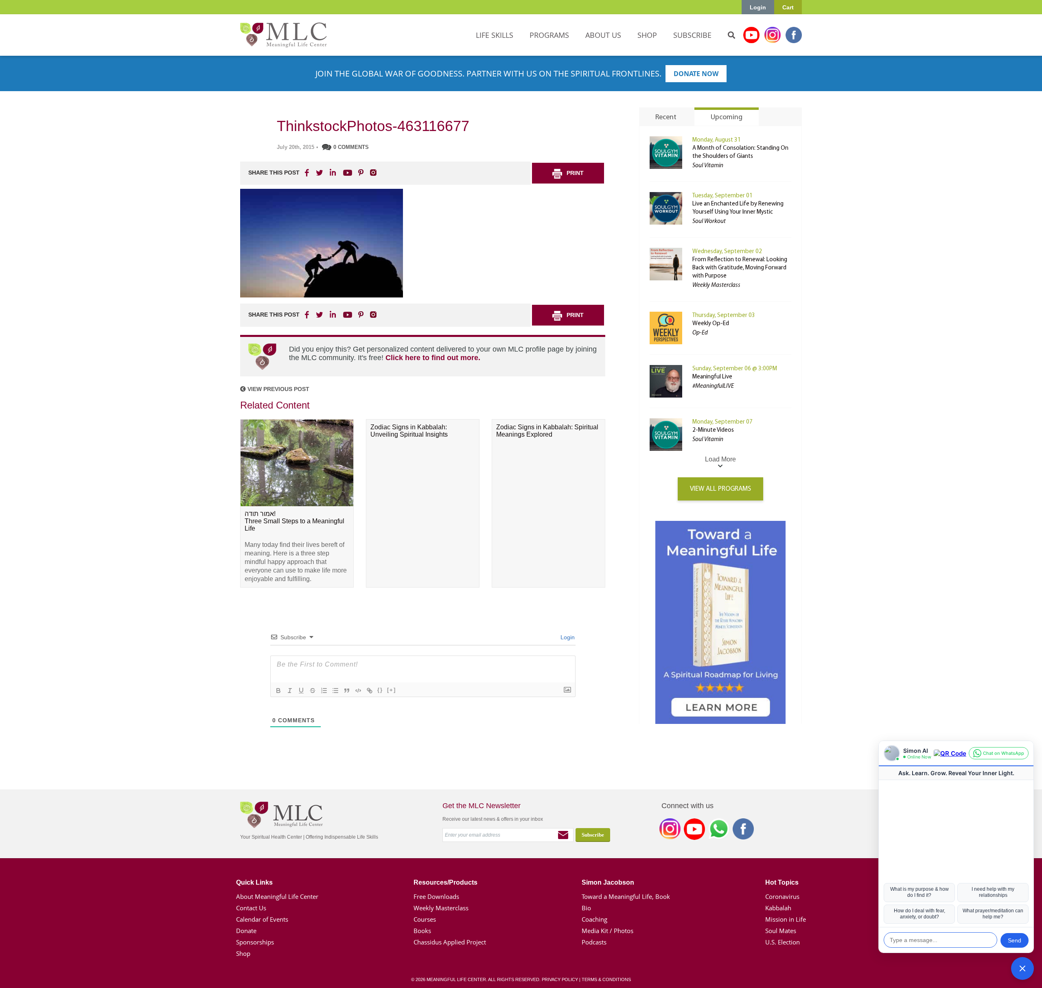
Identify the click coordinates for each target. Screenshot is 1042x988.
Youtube (751, 35)
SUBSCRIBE (692, 35)
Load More (720, 459)
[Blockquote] (346, 690)
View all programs (720, 488)
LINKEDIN (332, 172)
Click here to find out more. (432, 358)
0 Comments (351, 147)
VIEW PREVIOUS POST (277, 389)
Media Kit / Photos (607, 931)
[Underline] (301, 690)
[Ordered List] (324, 690)
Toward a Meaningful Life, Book (626, 896)
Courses (425, 919)
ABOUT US (603, 35)
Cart (788, 7)
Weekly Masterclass (441, 908)
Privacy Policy (560, 979)
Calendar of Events (262, 919)
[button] (1022, 968)
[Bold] (278, 690)
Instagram (772, 35)
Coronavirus (782, 896)
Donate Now (696, 73)
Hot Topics (782, 882)
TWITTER (320, 172)
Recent (665, 117)
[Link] (369, 690)
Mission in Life (785, 919)
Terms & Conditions (606, 979)
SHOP (647, 35)
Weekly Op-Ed (710, 324)
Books (422, 931)
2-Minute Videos (713, 430)
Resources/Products (445, 882)
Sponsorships (255, 942)
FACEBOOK (308, 172)
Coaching (594, 919)
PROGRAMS (549, 35)
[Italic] (290, 690)
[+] (391, 690)
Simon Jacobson (608, 882)
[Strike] (312, 690)
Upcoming (726, 117)
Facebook (794, 35)
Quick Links (254, 882)
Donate (246, 931)
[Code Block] (358, 690)
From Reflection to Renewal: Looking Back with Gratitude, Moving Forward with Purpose (739, 268)
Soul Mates (780, 931)
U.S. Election (782, 942)
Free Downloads (436, 896)
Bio (586, 908)
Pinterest (361, 172)
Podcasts (594, 942)
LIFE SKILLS (494, 35)
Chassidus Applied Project (450, 942)
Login (758, 7)
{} (380, 690)
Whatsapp (718, 830)
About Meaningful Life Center (277, 896)
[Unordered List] (335, 690)
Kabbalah (778, 908)
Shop (243, 953)
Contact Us (251, 908)
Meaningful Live (712, 377)
